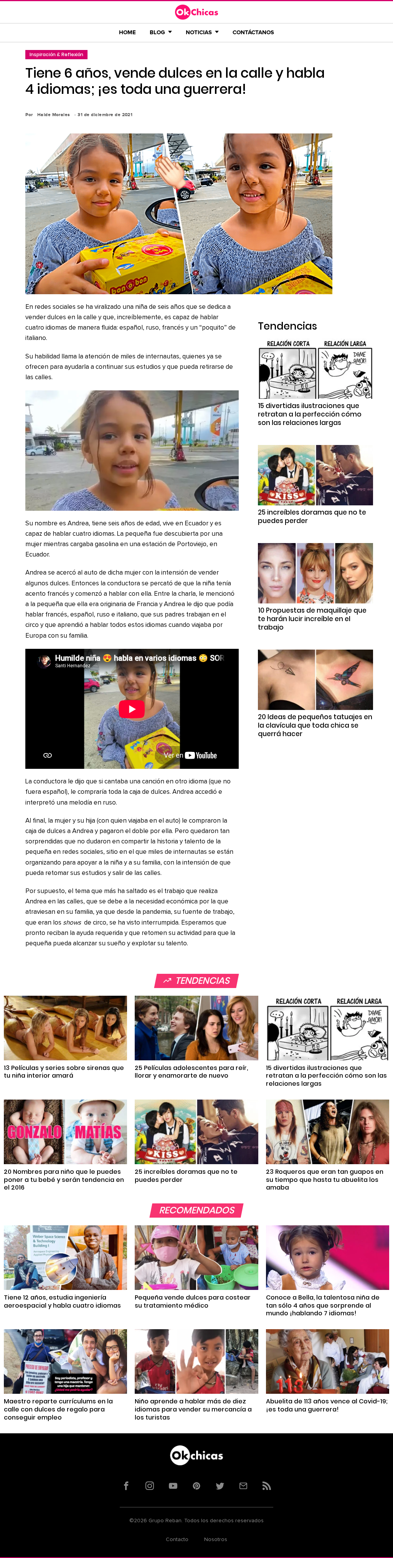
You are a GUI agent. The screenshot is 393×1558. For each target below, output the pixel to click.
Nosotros (215, 1539)
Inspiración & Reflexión (56, 54)
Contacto (177, 1539)
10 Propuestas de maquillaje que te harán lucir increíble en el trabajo (312, 619)
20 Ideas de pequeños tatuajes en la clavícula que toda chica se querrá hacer (315, 725)
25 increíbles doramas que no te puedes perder (312, 516)
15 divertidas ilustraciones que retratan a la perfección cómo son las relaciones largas (310, 414)
